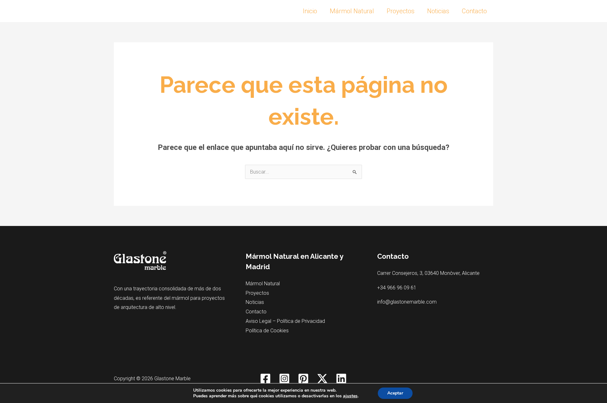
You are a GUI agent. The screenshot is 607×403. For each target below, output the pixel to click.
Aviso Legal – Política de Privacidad (285, 321)
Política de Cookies (267, 331)
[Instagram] (284, 378)
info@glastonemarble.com (407, 302)
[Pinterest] (303, 378)
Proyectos (400, 11)
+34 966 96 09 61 (396, 288)
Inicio (310, 11)
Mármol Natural (352, 11)
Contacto (474, 11)
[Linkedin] (341, 378)
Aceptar (395, 393)
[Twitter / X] (322, 378)
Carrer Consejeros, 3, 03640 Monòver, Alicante (428, 273)
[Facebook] (265, 378)
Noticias (438, 11)
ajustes (350, 396)
